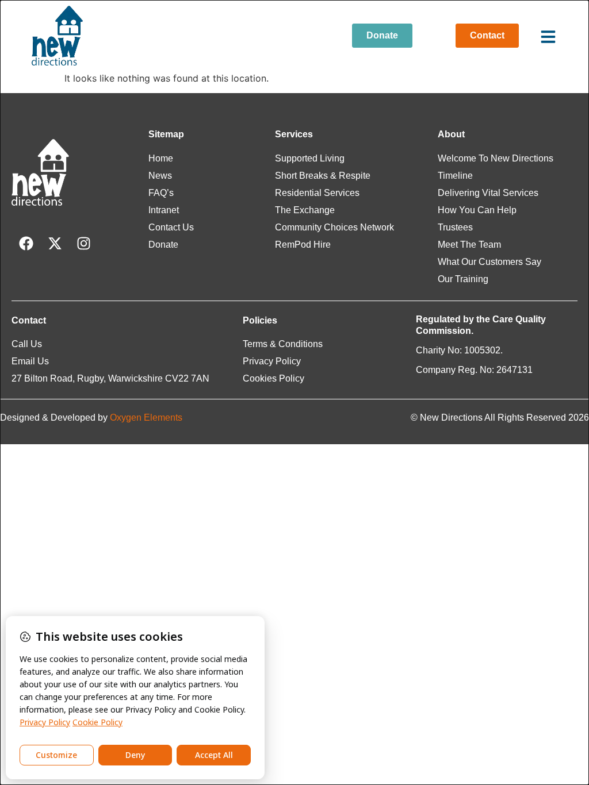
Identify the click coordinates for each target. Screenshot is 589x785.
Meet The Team (469, 244)
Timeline (455, 175)
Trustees (455, 227)
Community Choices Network (334, 227)
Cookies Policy (273, 378)
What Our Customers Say (489, 262)
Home (160, 158)
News (160, 175)
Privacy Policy (272, 361)
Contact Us (171, 227)
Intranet (163, 210)
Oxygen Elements (146, 417)
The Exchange (305, 210)
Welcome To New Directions (495, 158)
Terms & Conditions (283, 344)
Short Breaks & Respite (322, 175)
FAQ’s (161, 193)
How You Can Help (477, 210)
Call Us (27, 344)
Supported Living (310, 158)
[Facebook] (26, 243)
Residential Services (317, 193)
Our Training (463, 279)
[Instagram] (83, 243)
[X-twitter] (54, 243)
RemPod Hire (303, 244)
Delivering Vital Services (488, 193)
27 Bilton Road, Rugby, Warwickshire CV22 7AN (110, 378)
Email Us (30, 361)
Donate (163, 244)
